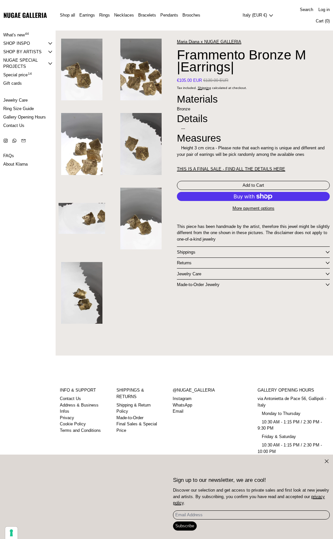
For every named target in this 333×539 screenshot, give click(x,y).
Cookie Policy (73, 423)
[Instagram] (5, 140)
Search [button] (306, 9)
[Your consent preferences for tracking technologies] (11, 533)
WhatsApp (182, 405)
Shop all (67, 15)
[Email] (23, 140)
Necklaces (124, 15)
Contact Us (70, 398)
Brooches (191, 15)
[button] (82, 69)
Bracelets (147, 15)
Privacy (67, 417)
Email (178, 411)
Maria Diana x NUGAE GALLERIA (209, 41)
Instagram (182, 398)
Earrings (87, 15)
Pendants (169, 15)
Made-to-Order (129, 417)
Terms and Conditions (80, 430)
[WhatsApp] (14, 140)
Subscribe (184, 525)
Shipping (204, 88)
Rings (104, 15)
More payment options (253, 208)
